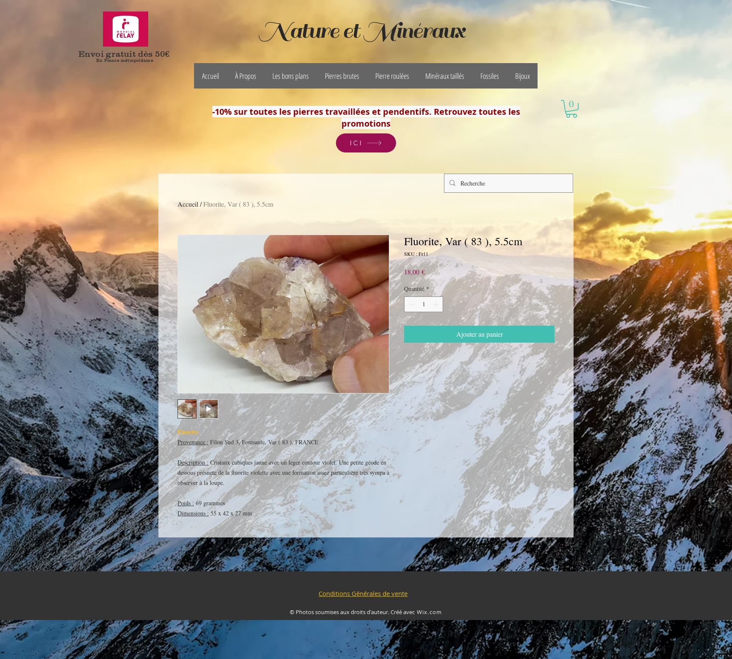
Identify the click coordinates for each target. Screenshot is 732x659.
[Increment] (436, 304)
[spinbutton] (423, 304)
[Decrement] (410, 304)
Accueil (187, 203)
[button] (245, 76)
